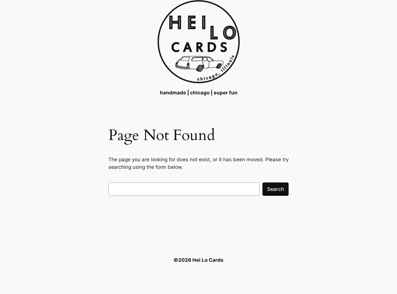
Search (275, 189)
